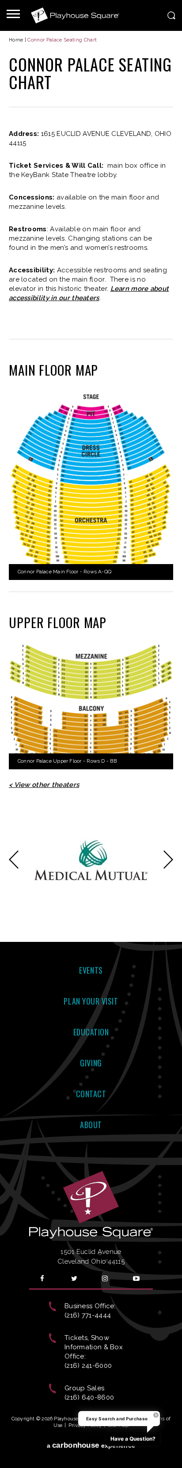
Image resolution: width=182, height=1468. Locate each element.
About (91, 1124)
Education (91, 1032)
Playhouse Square (75, 15)
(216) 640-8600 (89, 1397)
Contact (91, 1093)
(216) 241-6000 (88, 1366)
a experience (91, 1445)
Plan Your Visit (91, 1001)
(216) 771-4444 (87, 1315)
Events (90, 970)
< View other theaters (44, 785)
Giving (91, 1063)
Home (16, 40)
